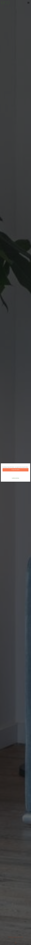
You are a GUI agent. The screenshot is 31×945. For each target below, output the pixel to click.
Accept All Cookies (15, 469)
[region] (15, 472)
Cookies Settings (15, 478)
